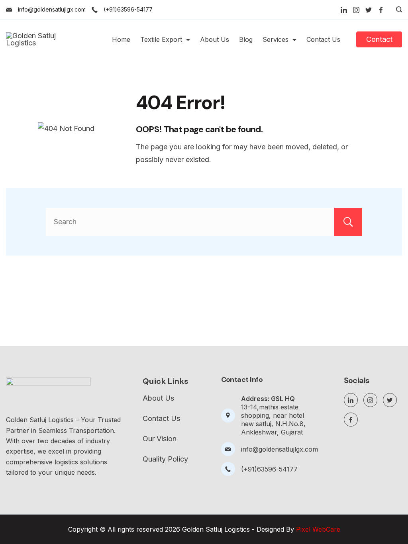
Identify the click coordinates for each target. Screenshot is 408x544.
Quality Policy (165, 459)
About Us (214, 39)
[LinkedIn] (344, 10)
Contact (379, 39)
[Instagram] (356, 10)
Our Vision (160, 438)
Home (121, 39)
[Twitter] (368, 10)
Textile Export (161, 39)
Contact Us (323, 39)
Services (275, 39)
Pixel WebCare (318, 529)
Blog (246, 39)
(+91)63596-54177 (128, 9)
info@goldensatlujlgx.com (52, 9)
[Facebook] (381, 10)
